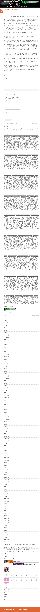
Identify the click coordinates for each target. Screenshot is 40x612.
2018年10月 (6, 481)
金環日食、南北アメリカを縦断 (10, 177)
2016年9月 (6, 523)
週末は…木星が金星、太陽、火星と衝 (19, 139)
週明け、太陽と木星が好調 (17, 229)
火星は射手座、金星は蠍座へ (16, 142)
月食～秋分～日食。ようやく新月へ (15, 160)
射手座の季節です (11, 206)
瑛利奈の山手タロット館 (16, 4)
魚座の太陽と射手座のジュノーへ (32, 154)
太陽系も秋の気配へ (10, 242)
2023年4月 (6, 388)
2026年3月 (6, 328)
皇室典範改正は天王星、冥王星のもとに (30, 129)
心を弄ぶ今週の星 (19, 271)
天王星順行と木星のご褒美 (30, 187)
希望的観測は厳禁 (26, 226)
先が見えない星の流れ (18, 163)
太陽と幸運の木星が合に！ (33, 201)
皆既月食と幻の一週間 (34, 214)
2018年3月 (6, 493)
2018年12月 (6, 477)
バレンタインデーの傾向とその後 (17, 285)
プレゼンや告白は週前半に (22, 290)
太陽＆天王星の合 (24, 183)
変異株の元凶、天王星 (35, 215)
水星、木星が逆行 (7, 142)
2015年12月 (6, 539)
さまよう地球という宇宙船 (29, 301)
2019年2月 (6, 474)
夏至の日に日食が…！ (15, 228)
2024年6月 (6, 364)
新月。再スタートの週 (20, 198)
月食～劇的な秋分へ (34, 161)
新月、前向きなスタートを (18, 216)
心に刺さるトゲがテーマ (9, 258)
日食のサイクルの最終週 (30, 175)
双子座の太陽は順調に (29, 198)
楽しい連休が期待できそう (20, 282)
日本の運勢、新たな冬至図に (15, 189)
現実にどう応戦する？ (13, 294)
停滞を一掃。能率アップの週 (11, 277)
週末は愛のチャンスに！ (18, 251)
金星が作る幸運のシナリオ (28, 216)
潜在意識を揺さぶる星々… (33, 291)
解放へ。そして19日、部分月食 (21, 206)
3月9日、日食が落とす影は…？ (32, 300)
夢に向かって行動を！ (34, 264)
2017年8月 (6, 505)
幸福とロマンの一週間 (16, 272)
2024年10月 (6, 358)
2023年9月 (6, 380)
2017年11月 (6, 499)
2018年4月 (6, 491)
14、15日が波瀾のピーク (31, 230)
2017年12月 (6, 498)
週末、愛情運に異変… (28, 205)
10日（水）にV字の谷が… (28, 243)
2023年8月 (6, 381)
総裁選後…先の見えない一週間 (23, 143)
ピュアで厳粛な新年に (12, 236)
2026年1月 (6, 332)
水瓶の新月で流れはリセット (12, 235)
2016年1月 (6, 537)
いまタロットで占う (7, 591)
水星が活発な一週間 (10, 222)
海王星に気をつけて (23, 169)
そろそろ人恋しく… (8, 202)
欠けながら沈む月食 (19, 243)
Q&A (5, 596)
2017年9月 (6, 503)
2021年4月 (6, 429)
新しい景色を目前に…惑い (31, 185)
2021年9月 (6, 421)
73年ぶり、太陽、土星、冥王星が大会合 (25, 235)
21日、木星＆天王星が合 (11, 168)
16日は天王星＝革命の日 (16, 179)
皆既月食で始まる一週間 (34, 144)
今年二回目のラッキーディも (22, 276)
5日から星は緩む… (26, 215)
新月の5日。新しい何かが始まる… (15, 207)
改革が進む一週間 (26, 164)
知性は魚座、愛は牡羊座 (27, 234)
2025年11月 (6, 335)
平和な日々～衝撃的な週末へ (31, 297)
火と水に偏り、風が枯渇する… (27, 237)
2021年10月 (6, 419)
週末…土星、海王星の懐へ (25, 238)
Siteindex (5, 587)
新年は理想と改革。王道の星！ (14, 270)
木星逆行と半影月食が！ (27, 285)
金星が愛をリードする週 (21, 223)
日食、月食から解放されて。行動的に (18, 175)
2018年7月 (6, 486)
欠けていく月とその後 (31, 250)
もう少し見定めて (16, 137)
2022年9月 (6, 400)
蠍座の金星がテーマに (22, 174)
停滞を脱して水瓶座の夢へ (23, 286)
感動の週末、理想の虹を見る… (33, 259)
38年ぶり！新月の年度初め (28, 200)
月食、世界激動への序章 (32, 228)
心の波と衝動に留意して (27, 278)
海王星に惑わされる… (28, 221)
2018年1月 (6, 496)
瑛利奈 (6, 89)
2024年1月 (6, 373)
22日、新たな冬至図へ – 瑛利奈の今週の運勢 (21, 549)
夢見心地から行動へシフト (26, 289)
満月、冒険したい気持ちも (31, 174)
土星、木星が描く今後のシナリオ (10, 170)
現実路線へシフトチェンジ (26, 159)
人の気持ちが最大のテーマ (8, 301)
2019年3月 (6, 472)
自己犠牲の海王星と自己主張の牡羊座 (23, 151)
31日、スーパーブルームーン (33, 178)
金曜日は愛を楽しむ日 (12, 217)
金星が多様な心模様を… (24, 146)
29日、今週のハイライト (9, 197)
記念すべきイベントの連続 (28, 227)
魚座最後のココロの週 (16, 284)
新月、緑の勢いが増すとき (9, 245)
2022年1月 (6, 414)
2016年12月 (6, 518)
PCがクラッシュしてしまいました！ (18, 252)
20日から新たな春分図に (15, 169)
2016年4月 (6, 532)
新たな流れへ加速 (21, 210)
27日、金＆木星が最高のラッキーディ (17, 141)
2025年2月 (6, 351)
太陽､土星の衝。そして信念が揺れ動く (11, 195)
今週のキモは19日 (18, 222)
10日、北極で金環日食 (17, 214)
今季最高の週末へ (8, 281)
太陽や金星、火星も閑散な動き (9, 147)
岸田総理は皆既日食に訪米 (21, 168)
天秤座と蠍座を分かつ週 (10, 239)
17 (6, 580)
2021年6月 (6, 426)
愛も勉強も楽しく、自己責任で (10, 299)
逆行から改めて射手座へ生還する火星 (24, 294)
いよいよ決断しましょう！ (18, 298)
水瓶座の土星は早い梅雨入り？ (9, 215)
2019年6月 (6, 467)
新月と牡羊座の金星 (27, 186)
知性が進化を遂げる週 (25, 189)
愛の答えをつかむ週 (25, 179)
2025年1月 (6, 352)
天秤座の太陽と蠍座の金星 (25, 161)
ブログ (5, 601)
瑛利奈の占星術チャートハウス (27, 4)
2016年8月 (6, 525)
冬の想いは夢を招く (7, 237)
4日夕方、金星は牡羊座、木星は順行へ (24, 155)
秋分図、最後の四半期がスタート (17, 240)
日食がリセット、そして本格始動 (12, 291)
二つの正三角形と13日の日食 (18, 261)
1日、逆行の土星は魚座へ (9, 145)
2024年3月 (6, 369)
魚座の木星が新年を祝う (29, 204)
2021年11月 (6, 417)
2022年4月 (6, 409)
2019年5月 (6, 469)
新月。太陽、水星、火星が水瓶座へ (30, 138)
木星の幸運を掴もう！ (8, 208)
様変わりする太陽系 (11, 182)
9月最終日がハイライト (28, 208)
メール (6, 112)
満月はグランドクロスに (33, 286)
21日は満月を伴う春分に (26, 248)
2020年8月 (6, 443)
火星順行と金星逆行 (22, 154)
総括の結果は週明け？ (12, 288)
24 (6, 582)
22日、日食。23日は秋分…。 (11, 144)
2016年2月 (6, 535)
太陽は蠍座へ (24, 160)
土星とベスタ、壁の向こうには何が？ (31, 257)
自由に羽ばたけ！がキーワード (9, 271)
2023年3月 (6, 390)
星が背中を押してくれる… (20, 239)
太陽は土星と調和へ (8, 265)
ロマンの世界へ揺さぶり (33, 123)
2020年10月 (6, 440)
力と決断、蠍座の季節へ (32, 191)
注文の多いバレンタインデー (11, 268)
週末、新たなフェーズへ (15, 201)
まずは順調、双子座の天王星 (21, 147)
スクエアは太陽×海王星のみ (9, 131)
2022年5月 (6, 407)
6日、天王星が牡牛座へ (9, 249)
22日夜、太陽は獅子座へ (33, 146)
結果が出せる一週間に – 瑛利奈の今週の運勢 (24, 547)
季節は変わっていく (8, 179)
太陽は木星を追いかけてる (12, 255)
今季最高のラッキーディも (16, 246)
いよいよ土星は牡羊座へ (30, 137)
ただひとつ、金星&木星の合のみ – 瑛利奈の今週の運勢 (23, 544)
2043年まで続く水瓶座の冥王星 (22, 171)
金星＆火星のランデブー (16, 202)
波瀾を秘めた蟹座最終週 (22, 180)
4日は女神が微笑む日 (25, 214)
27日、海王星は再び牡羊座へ (18, 138)
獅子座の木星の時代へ (34, 130)
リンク (5, 603)
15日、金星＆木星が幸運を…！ (10, 162)
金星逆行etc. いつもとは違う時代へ (17, 205)
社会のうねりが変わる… (13, 218)
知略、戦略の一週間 (19, 200)
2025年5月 (6, 346)
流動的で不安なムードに (21, 297)
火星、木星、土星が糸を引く (13, 241)
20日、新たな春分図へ (21, 217)
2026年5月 (6, 325)
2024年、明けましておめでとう (10, 547)
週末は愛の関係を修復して (18, 301)
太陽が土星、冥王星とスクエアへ (28, 247)
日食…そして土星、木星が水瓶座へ (17, 221)
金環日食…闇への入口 (16, 161)
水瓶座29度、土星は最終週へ (17, 186)
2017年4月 (6, 511)
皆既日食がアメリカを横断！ (22, 277)
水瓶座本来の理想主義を (25, 302)
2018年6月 (6, 487)
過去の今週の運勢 (24, 6)
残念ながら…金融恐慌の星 (13, 231)
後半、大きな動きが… (22, 199)
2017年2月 (6, 515)
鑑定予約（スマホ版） (8, 6)
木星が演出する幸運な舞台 (19, 242)
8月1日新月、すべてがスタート (30, 242)
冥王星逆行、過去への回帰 (11, 150)
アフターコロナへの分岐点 (27, 229)
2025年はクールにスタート (11, 157)
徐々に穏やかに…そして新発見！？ (15, 279)
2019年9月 (6, 462)
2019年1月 (6, 475)
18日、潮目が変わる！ (22, 218)
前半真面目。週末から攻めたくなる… (29, 271)
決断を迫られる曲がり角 (31, 223)
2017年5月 (6, 510)
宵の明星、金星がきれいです (9, 287)
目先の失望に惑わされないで (23, 194)
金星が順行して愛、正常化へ (23, 255)
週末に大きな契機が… (11, 166)
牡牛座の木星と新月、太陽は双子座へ (13, 183)
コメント (6, 100)
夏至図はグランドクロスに (15, 296)
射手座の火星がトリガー (28, 140)
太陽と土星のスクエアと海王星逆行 (23, 130)
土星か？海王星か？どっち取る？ (30, 197)
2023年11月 (6, 376)
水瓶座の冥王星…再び (32, 171)
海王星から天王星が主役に (13, 244)
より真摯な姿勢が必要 (22, 230)
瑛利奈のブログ (16, 6)
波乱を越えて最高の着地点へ (28, 295)
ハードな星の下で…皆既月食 (30, 260)
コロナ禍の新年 (26, 220)
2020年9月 (6, 441)
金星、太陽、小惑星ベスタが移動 (25, 211)
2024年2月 (6, 371)
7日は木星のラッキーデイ (27, 163)
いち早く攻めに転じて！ (10, 303)
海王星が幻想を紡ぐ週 (30, 217)
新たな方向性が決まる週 (21, 299)
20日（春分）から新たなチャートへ (19, 300)
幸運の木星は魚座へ (19, 215)
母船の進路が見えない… (12, 297)
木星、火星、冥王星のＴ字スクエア (22, 182)
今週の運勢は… (19, 164)
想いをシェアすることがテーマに (28, 249)
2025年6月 (6, 344)
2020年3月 (6, 452)
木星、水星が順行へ (34, 207)
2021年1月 (6, 434)
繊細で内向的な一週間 (25, 196)
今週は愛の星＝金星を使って (20, 245)
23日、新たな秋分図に (8, 549)
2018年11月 (6, 479)
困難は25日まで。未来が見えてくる (23, 256)
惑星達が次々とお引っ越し (29, 258)
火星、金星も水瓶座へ (28, 170)
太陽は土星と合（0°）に (15, 136)
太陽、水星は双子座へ (29, 245)
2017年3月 (6, 513)
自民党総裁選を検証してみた (26, 209)
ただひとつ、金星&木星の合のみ (29, 131)
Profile (5, 592)
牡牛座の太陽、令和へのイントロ (16, 247)
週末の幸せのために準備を (29, 287)
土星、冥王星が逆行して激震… (17, 265)
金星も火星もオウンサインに (26, 167)
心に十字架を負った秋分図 (23, 291)
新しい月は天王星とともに (11, 223)
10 (6, 579)
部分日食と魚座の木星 (23, 191)
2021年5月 (6, 428)
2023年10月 (6, 378)
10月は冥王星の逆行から (20, 257)
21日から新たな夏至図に (20, 262)
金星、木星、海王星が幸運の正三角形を (21, 263)
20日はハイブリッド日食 (13, 184)
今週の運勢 (11, 89)
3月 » (7, 583)
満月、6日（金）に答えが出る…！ (21, 275)
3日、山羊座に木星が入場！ (17, 237)
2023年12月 (6, 375)
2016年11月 (6, 520)
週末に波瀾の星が (22, 187)
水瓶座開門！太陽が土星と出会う (27, 219)
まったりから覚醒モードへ (12, 267)
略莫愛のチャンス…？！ (16, 302)
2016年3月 (6, 534)
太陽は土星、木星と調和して (19, 181)
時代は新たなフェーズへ (9, 216)
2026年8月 (6, 320)
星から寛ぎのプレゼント (25, 270)
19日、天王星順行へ (34, 203)
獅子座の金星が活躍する (18, 145)
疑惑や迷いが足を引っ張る (8, 263)
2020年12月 (6, 436)
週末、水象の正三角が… (34, 196)
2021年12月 (6, 416)
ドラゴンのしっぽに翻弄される (30, 268)
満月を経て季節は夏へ (10, 295)
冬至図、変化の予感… (33, 236)
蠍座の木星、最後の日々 (12, 256)
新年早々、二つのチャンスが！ (25, 188)
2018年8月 (6, 484)
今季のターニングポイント (30, 239)
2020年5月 (6, 448)
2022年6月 (6, 405)
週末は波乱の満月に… (25, 279)
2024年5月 (6, 366)
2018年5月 (6, 489)
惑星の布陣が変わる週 (16, 289)
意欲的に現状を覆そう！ (28, 265)
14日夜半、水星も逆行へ (8, 204)
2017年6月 (6, 508)
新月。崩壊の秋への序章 (33, 194)
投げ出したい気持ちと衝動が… (19, 260)
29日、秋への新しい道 (29, 162)
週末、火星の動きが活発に (14, 146)
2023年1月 (6, 393)
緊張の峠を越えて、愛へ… (31, 218)
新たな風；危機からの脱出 (25, 281)
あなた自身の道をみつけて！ (22, 269)
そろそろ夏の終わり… (30, 225)
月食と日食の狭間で (20, 268)
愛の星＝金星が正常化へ (9, 283)
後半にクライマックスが (26, 222)
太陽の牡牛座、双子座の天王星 (30, 134)
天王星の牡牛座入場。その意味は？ (15, 264)
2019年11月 (6, 458)
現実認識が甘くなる (23, 228)
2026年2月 (6, 330)
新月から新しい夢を (16, 281)
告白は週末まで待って (17, 249)
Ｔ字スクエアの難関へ (22, 195)
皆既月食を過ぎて (32, 190)
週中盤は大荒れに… (14, 266)
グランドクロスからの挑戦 (18, 283)
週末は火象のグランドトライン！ (27, 272)
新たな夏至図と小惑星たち (29, 181)
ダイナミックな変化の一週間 (11, 164)
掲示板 (5, 599)
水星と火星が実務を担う (26, 142)
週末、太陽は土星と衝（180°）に (23, 144)
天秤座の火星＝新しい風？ (15, 209)
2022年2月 (6, 412)
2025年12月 (6, 334)
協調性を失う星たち (14, 158)
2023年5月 (6, 387)
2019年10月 (6, 460)
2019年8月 (6, 464)
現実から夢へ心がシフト (19, 287)
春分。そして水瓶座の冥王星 (21, 185)
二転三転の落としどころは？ (11, 290)
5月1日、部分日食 (30, 199)
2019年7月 (6, 465)
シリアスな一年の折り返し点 (10, 262)
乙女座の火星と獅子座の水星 (32, 180)
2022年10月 (6, 399)
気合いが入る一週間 (34, 270)
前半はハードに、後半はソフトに (10, 190)
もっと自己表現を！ (18, 295)
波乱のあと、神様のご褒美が (19, 258)
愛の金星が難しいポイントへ (21, 225)
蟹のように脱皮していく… (18, 227)
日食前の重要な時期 (11, 200)
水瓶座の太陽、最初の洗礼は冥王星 (12, 156)
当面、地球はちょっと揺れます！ (29, 251)
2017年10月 (6, 501)
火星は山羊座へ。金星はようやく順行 (23, 203)
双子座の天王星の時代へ (20, 134)
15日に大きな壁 (9, 214)
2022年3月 (6, 411)
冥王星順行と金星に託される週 (11, 143)
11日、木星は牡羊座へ (13, 199)
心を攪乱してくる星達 (11, 257)
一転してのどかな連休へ (27, 298)
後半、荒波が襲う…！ (18, 278)
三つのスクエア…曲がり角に (18, 140)
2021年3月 (6, 431)
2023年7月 (6, 383)
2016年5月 (6, 530)
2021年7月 (6, 424)
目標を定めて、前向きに (13, 180)
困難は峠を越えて (14, 194)
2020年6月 (6, 446)
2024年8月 (6, 361)
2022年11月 (6, 397)
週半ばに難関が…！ (21, 280)
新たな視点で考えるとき (13, 286)
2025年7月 (6, 342)
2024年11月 (6, 356)
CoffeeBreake (6, 597)
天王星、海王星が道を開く (24, 156)
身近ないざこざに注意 (20, 288)
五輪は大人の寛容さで (15, 211)
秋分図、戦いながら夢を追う (21, 224)
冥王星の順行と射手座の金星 (18, 208)
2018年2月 (6, 494)
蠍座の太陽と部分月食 (19, 176)
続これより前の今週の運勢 (8, 312)
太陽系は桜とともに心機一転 (16, 248)
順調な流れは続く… (33, 164)
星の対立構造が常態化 (29, 210)
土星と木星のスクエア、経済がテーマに (24, 157)
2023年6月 (6, 385)
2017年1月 (6, 517)
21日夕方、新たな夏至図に (19, 197)
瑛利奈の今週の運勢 (11, 1)
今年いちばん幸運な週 (23, 178)
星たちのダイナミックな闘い (33, 244)
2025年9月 (6, 339)
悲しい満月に (19, 226)
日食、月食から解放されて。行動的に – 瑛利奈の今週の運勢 (23, 551)
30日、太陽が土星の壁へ (25, 207)
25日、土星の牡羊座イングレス (26, 149)
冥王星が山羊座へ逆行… (20, 162)
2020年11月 (6, 438)
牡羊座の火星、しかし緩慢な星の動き (20, 135)
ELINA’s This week (7, 4)
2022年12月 (6, 395)
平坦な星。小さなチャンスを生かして (28, 202)
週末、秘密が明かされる (13, 187)
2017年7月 (6, 506)
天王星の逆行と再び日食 (9, 260)
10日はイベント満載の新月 (33, 169)
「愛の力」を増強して (15, 188)
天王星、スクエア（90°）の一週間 (11, 155)
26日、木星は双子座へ (28, 166)
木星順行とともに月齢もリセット (22, 190)
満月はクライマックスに (16, 219)
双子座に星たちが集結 (19, 166)
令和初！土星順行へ (27, 240)
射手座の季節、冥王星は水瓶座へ (14, 159)
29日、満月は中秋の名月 (28, 177)
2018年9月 (6, 482)
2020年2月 (6, 453)
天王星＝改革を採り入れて (8, 181)
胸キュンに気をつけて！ (22, 267)
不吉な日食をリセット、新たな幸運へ (19, 250)
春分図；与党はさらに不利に (24, 266)
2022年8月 (6, 402)
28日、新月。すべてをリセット (22, 150)
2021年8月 (6, 422)
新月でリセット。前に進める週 (29, 283)
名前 (6, 108)
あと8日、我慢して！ (9, 227)
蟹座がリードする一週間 (17, 165)
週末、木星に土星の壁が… (27, 148)
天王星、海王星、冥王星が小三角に (10, 130)
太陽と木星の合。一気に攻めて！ (25, 184)
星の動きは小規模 (20, 177)
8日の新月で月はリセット (15, 167)
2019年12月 (6, 457)
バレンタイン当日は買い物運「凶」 (11, 123)
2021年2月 (6, 433)
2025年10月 (6, 337)
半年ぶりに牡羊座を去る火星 (17, 220)
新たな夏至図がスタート (23, 244)
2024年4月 (6, 368)
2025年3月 (6, 349)
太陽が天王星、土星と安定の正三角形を (20, 259)
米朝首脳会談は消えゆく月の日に (32, 262)
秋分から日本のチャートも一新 (10, 276)
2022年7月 (6, 404)
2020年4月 (6, 450)
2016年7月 (6, 527)
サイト (6, 115)
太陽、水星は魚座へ (19, 170)
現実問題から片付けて (16, 238)
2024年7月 (6, 363)
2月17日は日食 (22, 137)
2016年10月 (6, 522)
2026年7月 (6, 322)
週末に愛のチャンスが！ (23, 231)
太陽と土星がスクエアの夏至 (17, 148)
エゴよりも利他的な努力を (12, 210)
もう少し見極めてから (30, 252)
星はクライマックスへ (26, 264)
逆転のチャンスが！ (23, 284)
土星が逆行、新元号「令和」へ (27, 246)
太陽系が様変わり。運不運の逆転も (31, 282)
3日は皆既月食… (9, 137)
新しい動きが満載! (12, 225)
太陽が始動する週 (30, 224)
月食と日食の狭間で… (32, 277)
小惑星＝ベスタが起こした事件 (14, 196)
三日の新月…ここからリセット (18, 204)
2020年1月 (6, 455)
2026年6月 (6, 323)
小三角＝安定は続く (34, 248)
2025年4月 (6, 347)
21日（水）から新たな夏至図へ (11, 280)
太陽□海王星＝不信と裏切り (12, 174)
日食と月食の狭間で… (25, 128)
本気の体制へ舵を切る (11, 224)
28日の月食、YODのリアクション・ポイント (12, 128)
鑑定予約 (35, 4)
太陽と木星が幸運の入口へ (17, 129)
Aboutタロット (7, 589)
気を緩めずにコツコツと (13, 230)
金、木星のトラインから (11, 171)
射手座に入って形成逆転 (29, 288)
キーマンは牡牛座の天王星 (23, 241)
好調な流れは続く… (30, 147)
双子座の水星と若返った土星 (15, 149)
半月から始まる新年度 (30, 299)
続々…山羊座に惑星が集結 (31, 139)
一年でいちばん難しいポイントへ (25, 158)
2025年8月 (6, 340)
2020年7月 (6, 445)
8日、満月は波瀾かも (33, 189)
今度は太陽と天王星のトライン (13, 178)
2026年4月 (6, 327)
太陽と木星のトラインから (32, 160)
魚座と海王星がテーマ (24, 201)
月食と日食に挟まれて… (31, 168)
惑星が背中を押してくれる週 (28, 303)
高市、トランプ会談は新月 (25, 136)
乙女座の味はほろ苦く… (28, 145)
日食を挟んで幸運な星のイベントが (22, 236)
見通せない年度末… (12, 185)
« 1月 (5, 583)
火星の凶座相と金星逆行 (32, 284)
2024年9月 (6, 359)
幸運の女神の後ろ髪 (30, 195)
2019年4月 (6, 470)
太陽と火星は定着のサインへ (10, 151)
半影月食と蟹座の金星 (32, 183)
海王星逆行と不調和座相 (24, 296)
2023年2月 (6, 392)
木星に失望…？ (9, 129)
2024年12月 (6, 354)
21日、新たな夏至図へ (19, 131)
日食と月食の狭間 (15, 191)
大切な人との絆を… (11, 282)
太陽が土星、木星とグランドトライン (31, 141)
